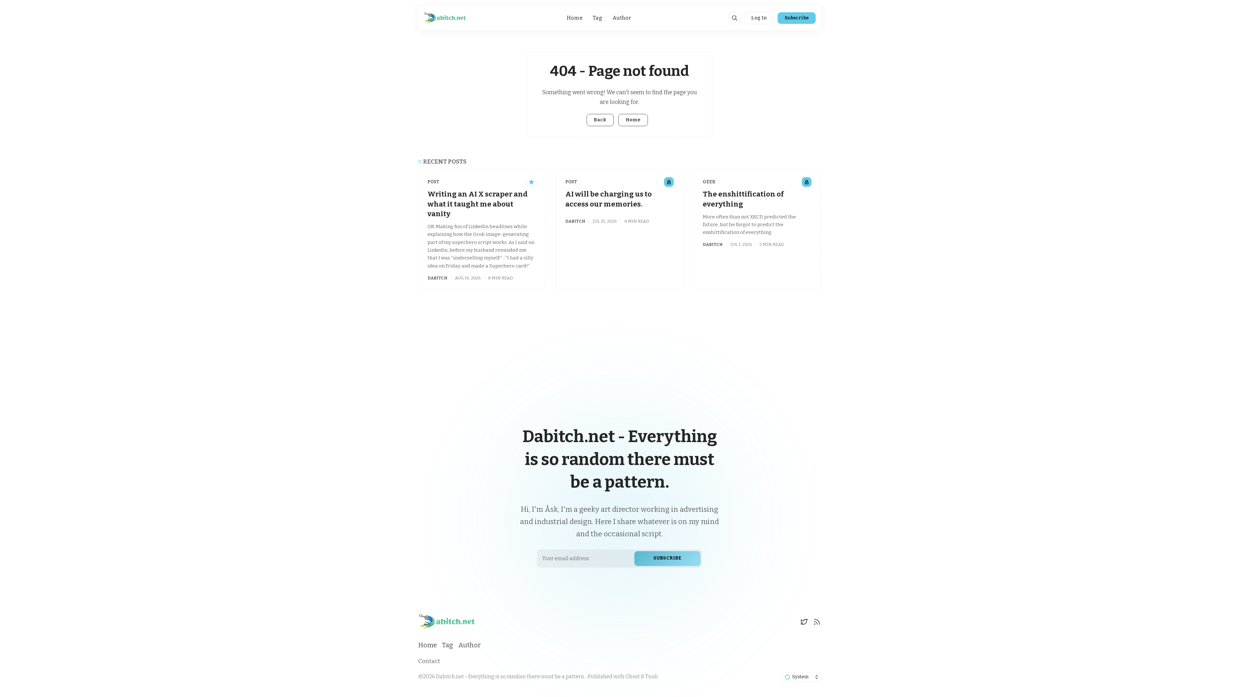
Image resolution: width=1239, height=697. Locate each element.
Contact (429, 661)
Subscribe (797, 18)
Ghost (632, 676)
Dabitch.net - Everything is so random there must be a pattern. (511, 676)
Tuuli (651, 676)
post (433, 182)
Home (574, 18)
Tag (597, 18)
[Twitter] (804, 622)
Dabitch (438, 278)
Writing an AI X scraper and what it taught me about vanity (478, 204)
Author (621, 18)
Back (600, 120)
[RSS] (817, 622)
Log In (759, 18)
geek (709, 182)
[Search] (734, 18)
